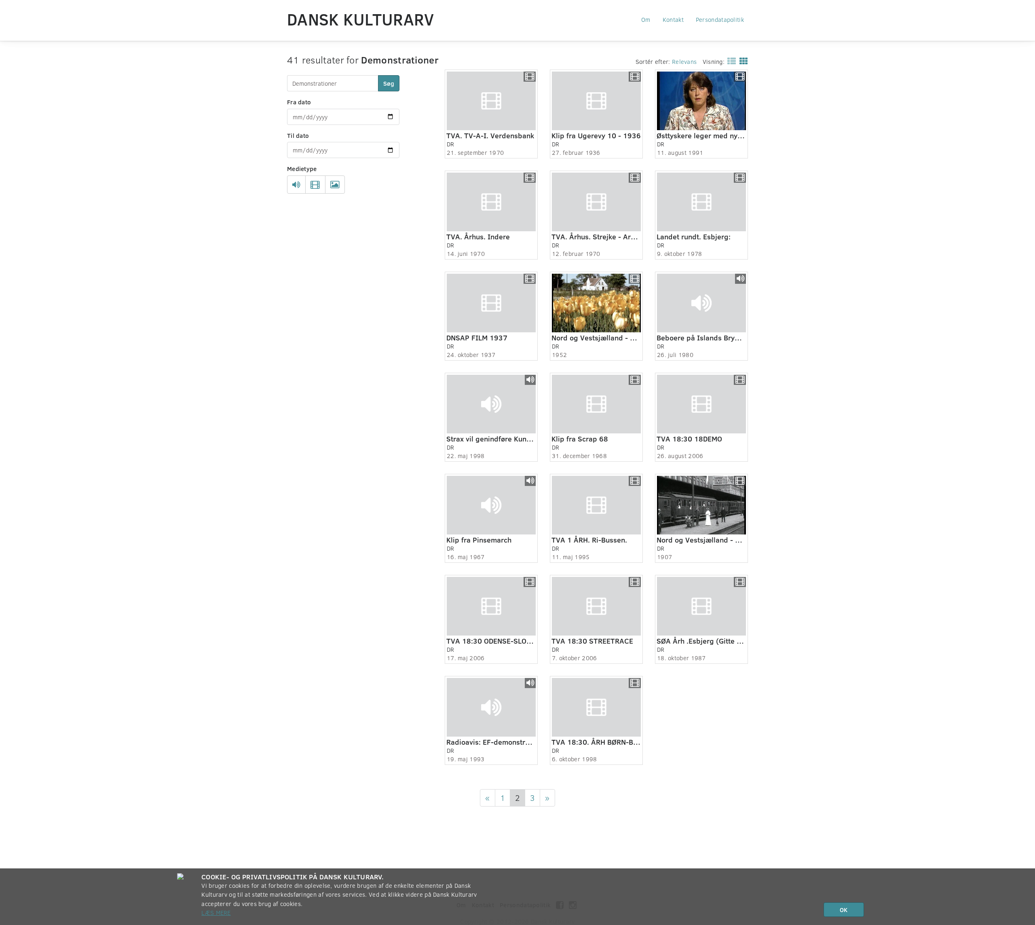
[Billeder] (335, 184)
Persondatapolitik (720, 19)
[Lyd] (296, 184)
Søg (388, 83)
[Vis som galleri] (742, 61)
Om (646, 19)
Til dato (298, 135)
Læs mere (215, 912)
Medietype (302, 169)
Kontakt (673, 19)
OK (843, 910)
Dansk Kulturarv (360, 19)
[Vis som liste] (730, 61)
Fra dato (299, 102)
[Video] (315, 184)
